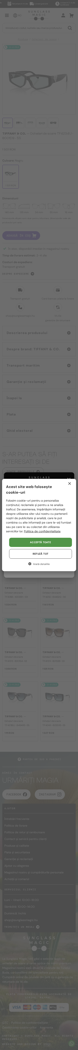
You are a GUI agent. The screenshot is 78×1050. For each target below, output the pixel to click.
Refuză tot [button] (40, 554)
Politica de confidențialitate (42, 531)
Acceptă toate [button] (40, 542)
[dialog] (39, 525)
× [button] (69, 483)
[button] (39, 564)
